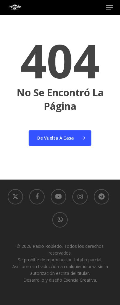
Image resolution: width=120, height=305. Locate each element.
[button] (109, 7)
